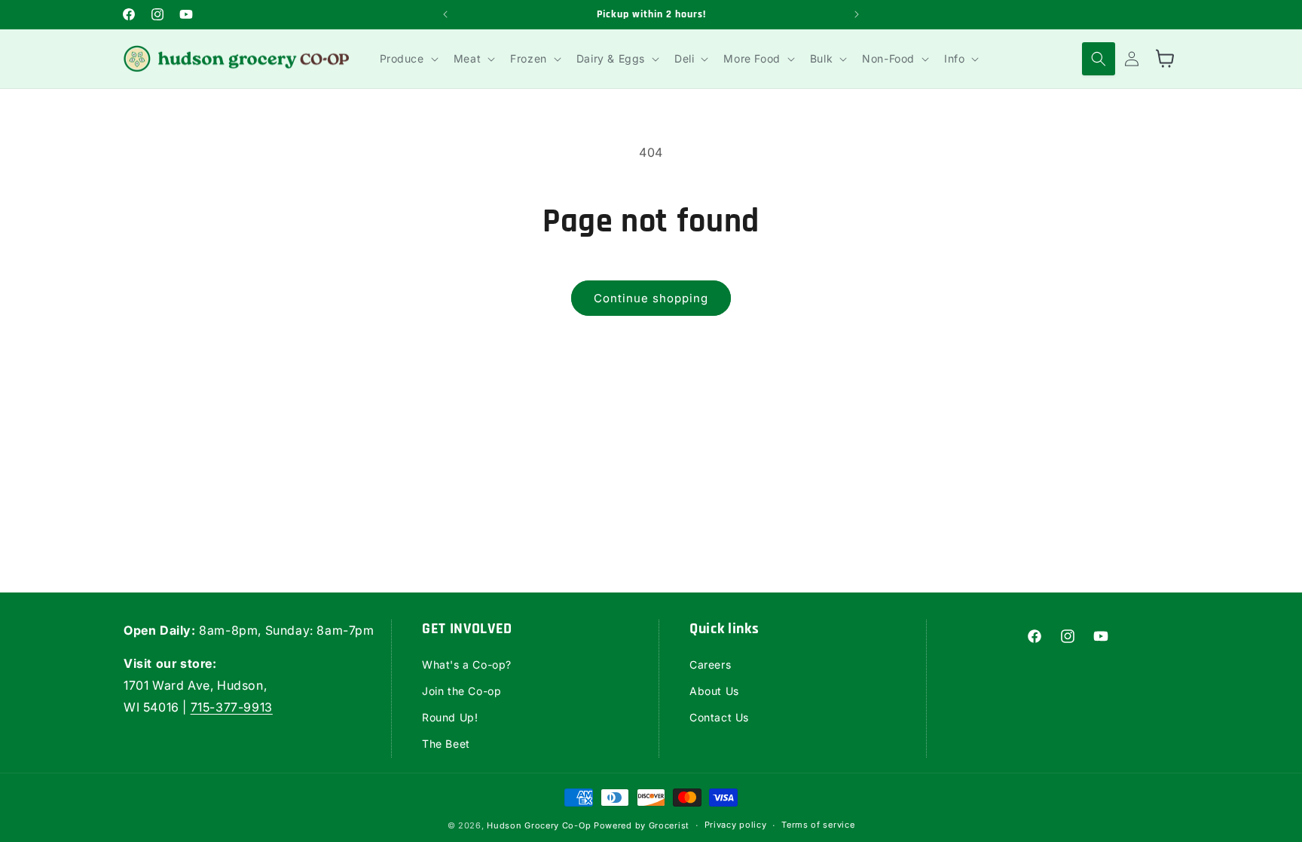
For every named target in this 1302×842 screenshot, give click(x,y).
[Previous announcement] (445, 14)
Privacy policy (735, 824)
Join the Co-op (461, 690)
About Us (714, 690)
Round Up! (450, 717)
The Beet (446, 743)
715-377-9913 (232, 707)
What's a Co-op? (467, 664)
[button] (408, 59)
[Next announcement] (856, 14)
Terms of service (817, 824)
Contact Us (719, 717)
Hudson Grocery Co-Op (539, 825)
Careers (710, 664)
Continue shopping (651, 298)
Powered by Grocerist (641, 825)
